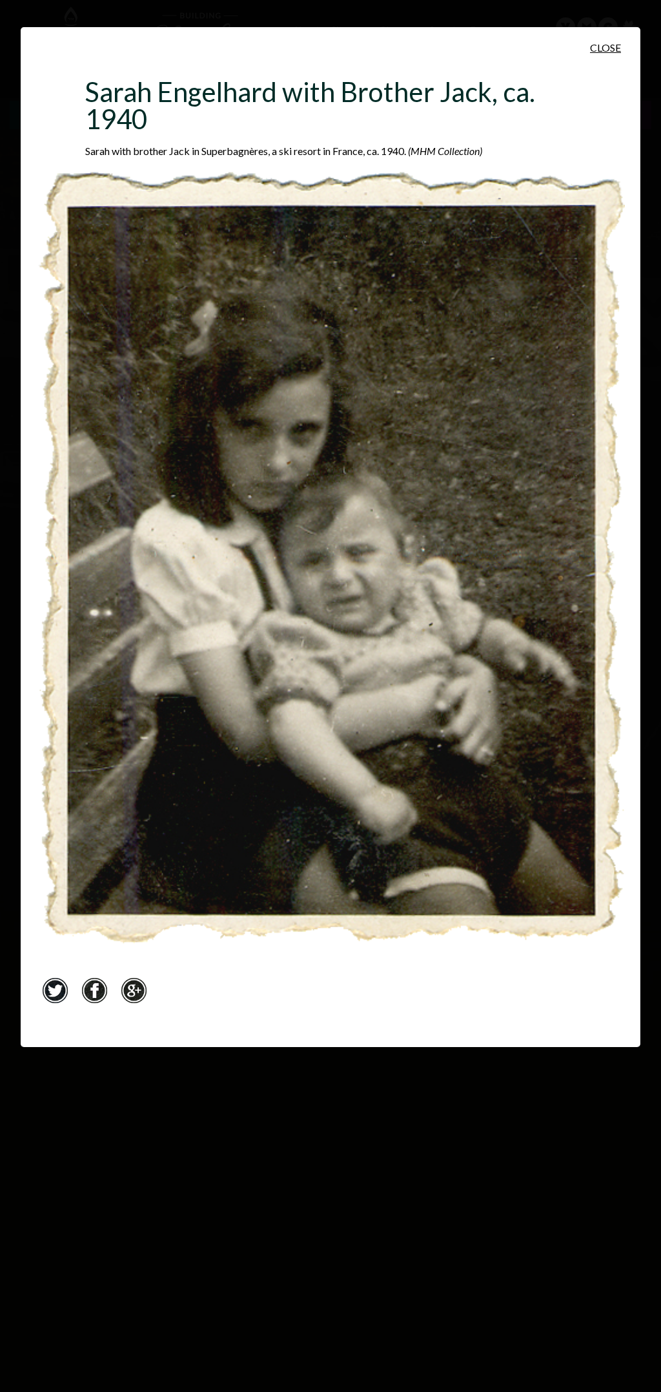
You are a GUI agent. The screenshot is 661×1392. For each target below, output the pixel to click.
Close (605, 47)
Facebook (94, 990)
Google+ (134, 990)
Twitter (55, 990)
